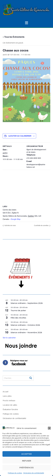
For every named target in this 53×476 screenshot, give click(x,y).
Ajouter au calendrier (19, 136)
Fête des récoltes (18, 318)
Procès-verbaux (9, 400)
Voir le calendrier (9, 337)
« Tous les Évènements (13, 36)
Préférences (26, 467)
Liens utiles (7, 396)
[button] (49, 428)
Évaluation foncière (10, 409)
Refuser (26, 461)
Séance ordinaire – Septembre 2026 (27, 303)
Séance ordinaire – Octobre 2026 (25, 325)
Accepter (26, 454)
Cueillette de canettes (41, 225)
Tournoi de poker (18, 310)
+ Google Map (14, 219)
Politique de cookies (15, 473)
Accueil (5, 391)
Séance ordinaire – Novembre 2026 (26, 332)
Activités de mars (10, 225)
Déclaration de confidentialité (33, 473)
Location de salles (10, 405)
